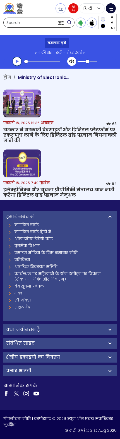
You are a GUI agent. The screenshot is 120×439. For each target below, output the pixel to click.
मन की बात (43, 52)
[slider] (42, 61)
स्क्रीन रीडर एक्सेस (70, 52)
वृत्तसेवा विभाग (27, 246)
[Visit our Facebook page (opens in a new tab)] (6, 393)
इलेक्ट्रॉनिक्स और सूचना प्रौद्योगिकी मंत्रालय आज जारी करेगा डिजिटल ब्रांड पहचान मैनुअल (58, 192)
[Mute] (71, 61)
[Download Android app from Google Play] (81, 23)
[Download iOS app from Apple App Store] (92, 23)
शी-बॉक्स (23, 300)
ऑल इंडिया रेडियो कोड (34, 239)
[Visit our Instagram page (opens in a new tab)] (26, 393)
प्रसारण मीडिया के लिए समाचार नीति (46, 252)
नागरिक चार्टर (27, 225)
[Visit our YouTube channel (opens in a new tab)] (36, 393)
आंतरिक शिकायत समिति (36, 266)
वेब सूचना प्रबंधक (29, 286)
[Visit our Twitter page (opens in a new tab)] (16, 393)
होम (7, 77)
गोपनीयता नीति (17, 418)
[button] (61, 22)
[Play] (17, 61)
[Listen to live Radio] (73, 8)
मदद (18, 293)
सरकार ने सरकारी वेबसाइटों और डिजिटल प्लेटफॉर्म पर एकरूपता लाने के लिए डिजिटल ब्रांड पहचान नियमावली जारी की (60, 135)
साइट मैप (22, 307)
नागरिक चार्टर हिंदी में (33, 232)
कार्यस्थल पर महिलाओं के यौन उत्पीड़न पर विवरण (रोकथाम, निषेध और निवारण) (58, 276)
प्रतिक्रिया (22, 259)
